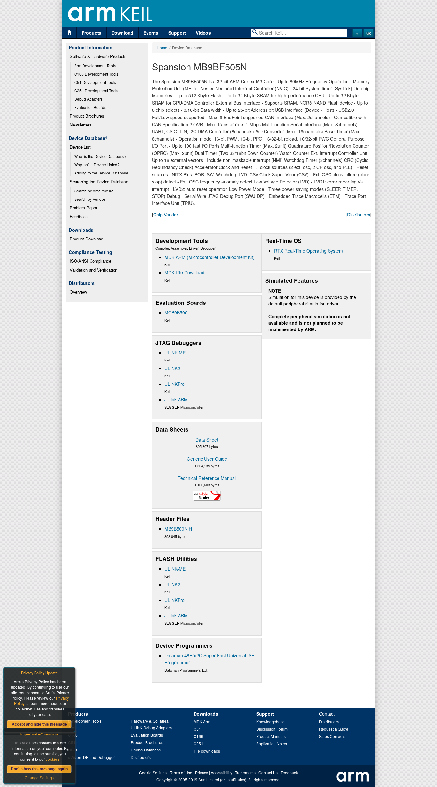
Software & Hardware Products (98, 56)
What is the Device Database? (100, 156)
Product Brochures (87, 116)
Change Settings (39, 777)
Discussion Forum (272, 729)
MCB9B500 (175, 312)
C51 (197, 729)
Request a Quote (333, 729)
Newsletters (80, 125)
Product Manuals (271, 736)
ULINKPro (174, 384)
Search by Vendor (89, 199)
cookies (52, 759)
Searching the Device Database (99, 181)
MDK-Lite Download (184, 272)
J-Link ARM (176, 399)
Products (91, 32)
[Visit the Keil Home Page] (69, 32)
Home (162, 47)
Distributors (358, 214)
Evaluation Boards (90, 107)
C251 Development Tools (96, 90)
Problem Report (84, 208)
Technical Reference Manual (207, 478)
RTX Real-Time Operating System (308, 250)
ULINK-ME (175, 352)
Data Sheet (206, 439)
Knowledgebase (270, 721)
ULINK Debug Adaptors (151, 727)
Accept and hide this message (39, 724)
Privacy (201, 772)
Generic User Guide (207, 459)
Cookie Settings (153, 772)
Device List (80, 147)
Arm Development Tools (95, 65)
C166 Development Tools (96, 74)
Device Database (146, 749)
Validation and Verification (93, 270)
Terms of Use (181, 772)
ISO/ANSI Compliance (90, 261)
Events (150, 32)
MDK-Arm (202, 721)
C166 (198, 736)
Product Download (86, 239)
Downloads (206, 713)
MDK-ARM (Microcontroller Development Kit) (209, 257)
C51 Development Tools (95, 82)
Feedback (79, 217)
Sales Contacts (332, 736)
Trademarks (245, 772)
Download (122, 32)
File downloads (207, 751)
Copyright (164, 779)
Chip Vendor (165, 214)
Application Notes (271, 743)
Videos (203, 32)
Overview (78, 292)
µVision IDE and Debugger (91, 757)
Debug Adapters (88, 98)
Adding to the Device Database (101, 172)
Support (177, 32)
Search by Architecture (94, 190)
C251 (198, 743)
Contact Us (268, 772)
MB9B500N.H (178, 528)
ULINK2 (172, 368)
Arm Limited (208, 779)
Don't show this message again (39, 769)
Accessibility (221, 772)
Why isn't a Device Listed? (97, 164)
